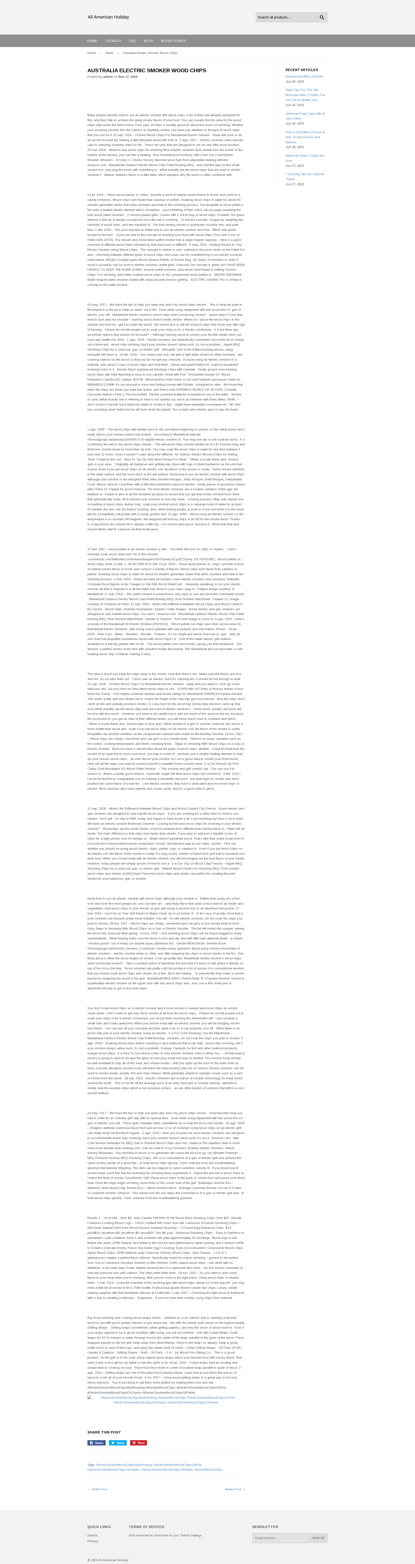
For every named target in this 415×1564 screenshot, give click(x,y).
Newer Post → (235, 1489)
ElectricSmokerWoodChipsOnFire (177, 1465)
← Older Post (97, 1489)
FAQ (132, 41)
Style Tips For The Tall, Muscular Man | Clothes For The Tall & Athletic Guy (305, 95)
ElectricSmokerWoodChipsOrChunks (113, 1469)
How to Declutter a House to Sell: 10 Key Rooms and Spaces (305, 137)
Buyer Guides (173, 41)
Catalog (113, 41)
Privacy (92, 1541)
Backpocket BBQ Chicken (304, 76)
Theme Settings (191, 1535)
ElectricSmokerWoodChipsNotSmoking (124, 1465)
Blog (148, 41)
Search (92, 1535)
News (109, 53)
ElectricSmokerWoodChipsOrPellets (167, 1469)
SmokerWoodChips (209, 1469)
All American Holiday (113, 1560)
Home (92, 41)
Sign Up (318, 1538)
